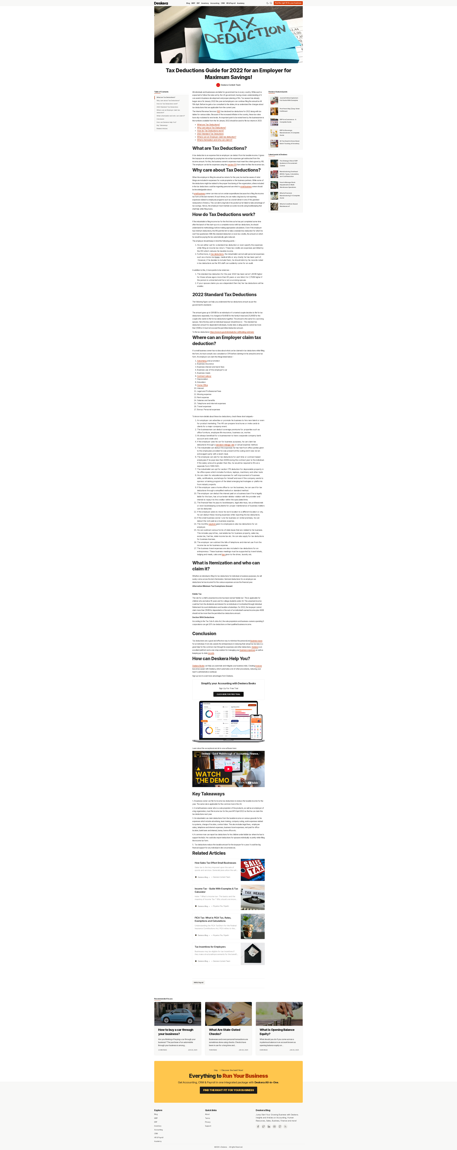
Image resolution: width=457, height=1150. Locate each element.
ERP (198, 3)
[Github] (280, 1126)
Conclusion (160, 119)
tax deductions (217, 254)
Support (208, 1126)
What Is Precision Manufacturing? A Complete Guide (290, 195)
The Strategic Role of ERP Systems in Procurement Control (289, 163)
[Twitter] (263, 1126)
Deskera (255, 647)
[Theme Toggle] (267, 3)
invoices (258, 666)
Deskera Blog (263, 1110)
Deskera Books (198, 666)
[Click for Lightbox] (228, 722)
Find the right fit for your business (288, 3)
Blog (188, 3)
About (207, 1114)
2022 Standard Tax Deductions (167, 107)
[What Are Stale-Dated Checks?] (228, 1014)
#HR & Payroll (198, 982)
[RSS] (285, 1126)
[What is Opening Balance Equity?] (279, 1014)
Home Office (202, 385)
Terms (207, 1118)
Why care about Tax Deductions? (168, 100)
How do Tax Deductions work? (167, 104)
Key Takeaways (162, 125)
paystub (212, 524)
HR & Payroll (231, 3)
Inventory (205, 3)
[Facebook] (258, 1126)
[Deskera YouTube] (274, 1126)
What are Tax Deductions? (166, 97)
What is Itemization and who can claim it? (171, 116)
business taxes (256, 641)
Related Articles (162, 128)
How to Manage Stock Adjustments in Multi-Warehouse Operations (288, 184)
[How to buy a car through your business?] (177, 1014)
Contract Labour (204, 376)
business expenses (247, 650)
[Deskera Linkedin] (269, 1126)
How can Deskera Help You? (166, 122)
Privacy (208, 1122)
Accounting (214, 3)
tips (223, 554)
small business (246, 186)
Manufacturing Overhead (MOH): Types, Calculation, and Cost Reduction (289, 174)
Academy (240, 3)
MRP (193, 3)
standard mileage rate (225, 445)
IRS (218, 111)
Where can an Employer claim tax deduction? (168, 111)
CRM (223, 3)
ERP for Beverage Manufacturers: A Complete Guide (289, 132)
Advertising (201, 361)
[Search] (271, 3)
